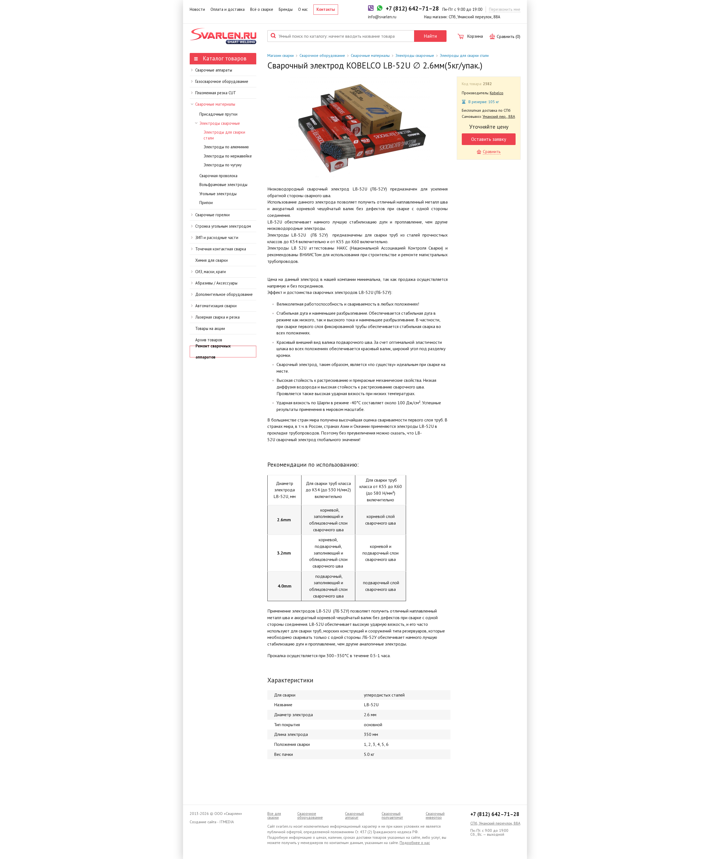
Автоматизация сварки (216, 305)
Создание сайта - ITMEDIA (212, 821)
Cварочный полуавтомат (392, 815)
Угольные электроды (218, 193)
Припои (206, 202)
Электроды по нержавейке (228, 156)
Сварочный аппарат (354, 815)
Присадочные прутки (218, 114)
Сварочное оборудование (322, 55)
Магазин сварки (280, 55)
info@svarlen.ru (382, 16)
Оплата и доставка (228, 9)
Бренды (286, 9)
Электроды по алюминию (226, 146)
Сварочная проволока (218, 175)
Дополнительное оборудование (224, 294)
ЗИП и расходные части (216, 237)
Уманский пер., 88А (499, 116)
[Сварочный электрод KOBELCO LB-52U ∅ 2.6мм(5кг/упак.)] (358, 127)
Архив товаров (208, 339)
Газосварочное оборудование (221, 81)
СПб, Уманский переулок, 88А (495, 823)
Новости (197, 9)
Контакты (325, 9)
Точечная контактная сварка (220, 248)
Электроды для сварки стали (224, 135)
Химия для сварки (211, 260)
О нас (303, 9)
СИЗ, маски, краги (210, 271)
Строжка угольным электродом (223, 226)
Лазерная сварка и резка (217, 317)
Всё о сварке (261, 9)
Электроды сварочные (219, 123)
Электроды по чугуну (223, 164)
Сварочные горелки (212, 214)
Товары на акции (210, 328)
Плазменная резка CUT (215, 92)
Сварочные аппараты (213, 70)
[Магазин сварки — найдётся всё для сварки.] (223, 36)
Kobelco (496, 92)
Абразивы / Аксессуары (216, 283)
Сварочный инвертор (435, 815)
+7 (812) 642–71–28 (494, 814)
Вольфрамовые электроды (223, 184)
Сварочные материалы (215, 104)
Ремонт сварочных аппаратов (213, 351)
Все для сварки (274, 815)
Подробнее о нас (415, 842)
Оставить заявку (488, 139)
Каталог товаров (224, 58)
